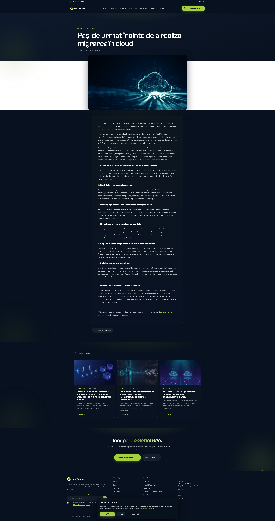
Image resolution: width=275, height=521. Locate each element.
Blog (114, 495)
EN (204, 2)
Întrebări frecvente (149, 485)
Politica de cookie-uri (147, 508)
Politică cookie (148, 495)
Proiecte (116, 488)
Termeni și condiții (149, 488)
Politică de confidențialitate (152, 492)
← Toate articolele (103, 330)
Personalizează (133, 514)
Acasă (115, 482)
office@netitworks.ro (185, 499)
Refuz (121, 514)
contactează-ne (166, 312)
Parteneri (146, 482)
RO (200, 2)
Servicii (115, 485)
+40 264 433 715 (78, 2)
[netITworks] (77, 8)
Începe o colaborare (193, 8)
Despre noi (117, 492)
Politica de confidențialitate (81, 505)
